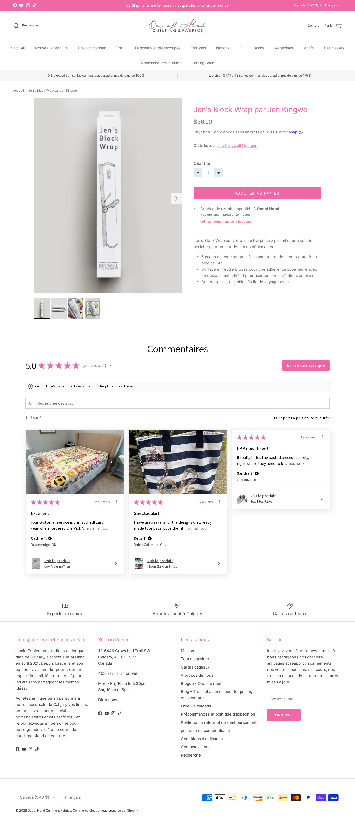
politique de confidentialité (205, 730)
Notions (222, 48)
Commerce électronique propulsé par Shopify (105, 810)
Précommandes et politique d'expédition (218, 714)
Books (259, 48)
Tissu (120, 48)
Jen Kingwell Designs (237, 145)
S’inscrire (284, 715)
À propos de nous (197, 675)
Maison (187, 650)
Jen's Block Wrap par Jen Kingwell (53, 90)
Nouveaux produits (51, 48)
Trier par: (281, 417)
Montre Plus (97, 528)
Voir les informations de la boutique (225, 221)
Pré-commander (92, 48)
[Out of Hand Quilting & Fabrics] (177, 25)
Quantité (202, 163)
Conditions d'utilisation (202, 738)
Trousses (198, 48)
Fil (241, 48)
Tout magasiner (195, 658)
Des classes (334, 48)
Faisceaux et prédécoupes (157, 48)
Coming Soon (203, 62)
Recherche (191, 755)
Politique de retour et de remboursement (219, 722)
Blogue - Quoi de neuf (201, 683)
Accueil (18, 90)
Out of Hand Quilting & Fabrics (49, 810)
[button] (111, 365)
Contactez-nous (196, 746)
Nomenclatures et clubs (161, 62)
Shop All (18, 48)
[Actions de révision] (116, 501)
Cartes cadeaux (195, 667)
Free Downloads (196, 706)
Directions (107, 699)
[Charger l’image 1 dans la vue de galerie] (108, 195)
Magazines (283, 48)
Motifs (308, 48)
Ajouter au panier (257, 193)
